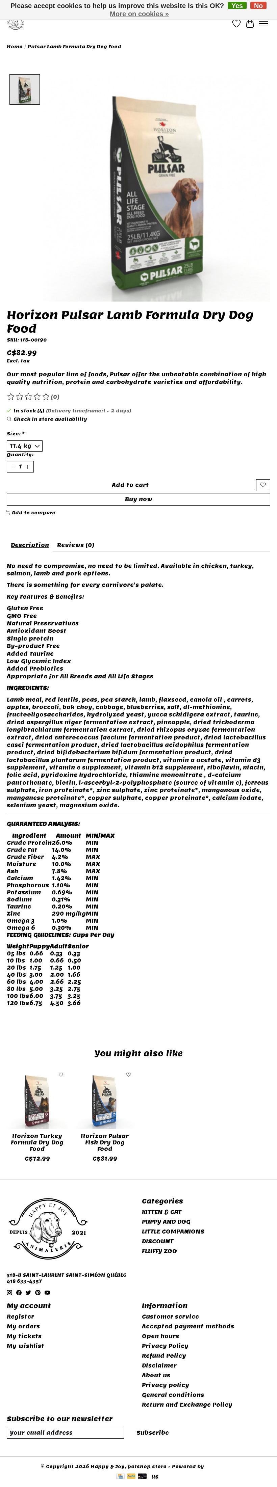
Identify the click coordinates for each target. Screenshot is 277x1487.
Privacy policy (165, 1385)
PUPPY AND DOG (166, 1221)
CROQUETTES (26, 1017)
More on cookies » (139, 14)
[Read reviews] (29, 397)
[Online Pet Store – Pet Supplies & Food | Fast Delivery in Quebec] (15, 23)
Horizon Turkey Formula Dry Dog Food (37, 1143)
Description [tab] (30, 545)
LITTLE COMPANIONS (173, 1231)
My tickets (24, 1336)
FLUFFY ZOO (159, 1251)
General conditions (173, 1395)
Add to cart (130, 485)
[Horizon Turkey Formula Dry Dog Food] (37, 1098)
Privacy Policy (165, 1346)
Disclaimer (159, 1365)
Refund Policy (164, 1355)
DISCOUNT (157, 1241)
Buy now (138, 499)
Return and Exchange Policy (187, 1404)
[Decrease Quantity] (13, 466)
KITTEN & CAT (161, 1212)
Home (15, 47)
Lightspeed (221, 1466)
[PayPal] (131, 1477)
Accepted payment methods (188, 1326)
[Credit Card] (120, 1477)
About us (156, 1375)
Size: (16, 434)
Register (20, 1316)
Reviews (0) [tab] (75, 545)
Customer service (170, 1316)
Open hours (160, 1336)
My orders (23, 1326)
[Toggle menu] (263, 23)
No (258, 5)
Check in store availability (50, 419)
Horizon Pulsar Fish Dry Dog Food (105, 1143)
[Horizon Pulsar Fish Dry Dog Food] (104, 1098)
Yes (237, 5)
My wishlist (25, 1346)
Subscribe (152, 1432)
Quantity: (20, 455)
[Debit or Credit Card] (142, 1477)
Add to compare (33, 513)
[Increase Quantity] (27, 466)
